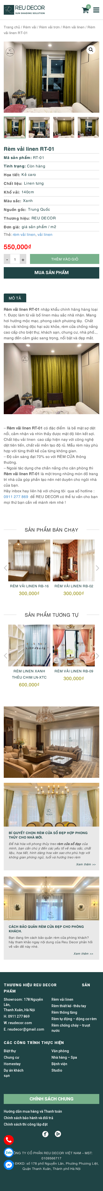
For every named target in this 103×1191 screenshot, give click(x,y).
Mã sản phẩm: (18, 157)
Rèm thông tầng (64, 1012)
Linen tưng (34, 182)
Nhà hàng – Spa (64, 1057)
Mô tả (15, 297)
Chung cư (11, 1057)
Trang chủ (12, 26)
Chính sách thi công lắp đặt (26, 1124)
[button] (91, 49)
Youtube (57, 1134)
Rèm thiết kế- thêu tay (69, 1006)
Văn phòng (60, 1051)
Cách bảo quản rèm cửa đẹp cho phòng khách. (46, 928)
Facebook (45, 1134)
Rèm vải (29, 26)
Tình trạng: (15, 165)
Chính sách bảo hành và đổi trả (28, 1118)
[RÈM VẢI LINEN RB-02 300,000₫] (74, 560)
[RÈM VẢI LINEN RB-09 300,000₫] (74, 645)
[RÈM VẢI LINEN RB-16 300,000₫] (29, 560)
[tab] (15, 298)
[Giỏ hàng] (85, 10)
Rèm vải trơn (49, 26)
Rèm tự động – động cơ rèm (74, 1019)
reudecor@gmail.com (26, 1029)
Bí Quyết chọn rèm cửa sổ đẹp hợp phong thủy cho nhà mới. (48, 834)
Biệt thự (10, 1051)
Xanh (28, 200)
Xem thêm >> (86, 864)
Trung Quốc (39, 208)
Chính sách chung (52, 1098)
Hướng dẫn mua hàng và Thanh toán (33, 1111)
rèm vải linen (24, 234)
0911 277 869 (16, 496)
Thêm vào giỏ (64, 258)
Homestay (12, 1064)
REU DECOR (44, 217)
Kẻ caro (29, 174)
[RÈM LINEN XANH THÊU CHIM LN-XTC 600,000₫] (29, 645)
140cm (28, 191)
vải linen (45, 234)
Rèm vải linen (73, 26)
